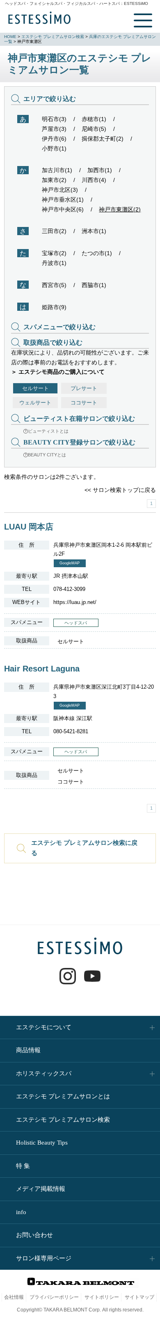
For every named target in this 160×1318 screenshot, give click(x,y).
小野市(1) (54, 148)
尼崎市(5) (94, 129)
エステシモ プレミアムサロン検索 (52, 36)
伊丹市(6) (54, 138)
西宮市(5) (54, 285)
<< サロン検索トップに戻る (120, 490)
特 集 (23, 1166)
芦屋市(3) (54, 129)
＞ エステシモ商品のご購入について (58, 371)
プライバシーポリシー (54, 1297)
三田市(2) (54, 231)
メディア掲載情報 (40, 1189)
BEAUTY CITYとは (47, 454)
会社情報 (14, 1297)
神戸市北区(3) (60, 189)
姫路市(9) (54, 307)
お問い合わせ (34, 1235)
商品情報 (28, 1050)
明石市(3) (54, 119)
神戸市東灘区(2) (120, 209)
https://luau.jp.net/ (74, 602)
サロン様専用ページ (43, 1258)
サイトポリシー (102, 1297)
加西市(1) (99, 170)
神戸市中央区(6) (63, 209)
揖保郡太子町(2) (102, 138)
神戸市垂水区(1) (63, 199)
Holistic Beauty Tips (42, 1142)
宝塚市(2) (54, 253)
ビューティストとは (48, 431)
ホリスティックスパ (43, 1073)
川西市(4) (94, 180)
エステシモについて (43, 1027)
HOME (10, 36)
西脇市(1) (94, 285)
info (21, 1212)
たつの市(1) (97, 253)
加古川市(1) (57, 170)
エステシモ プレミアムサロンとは (63, 1096)
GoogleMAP (69, 563)
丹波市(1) (54, 263)
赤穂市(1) (94, 119)
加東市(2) (54, 180)
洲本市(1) (94, 231)
